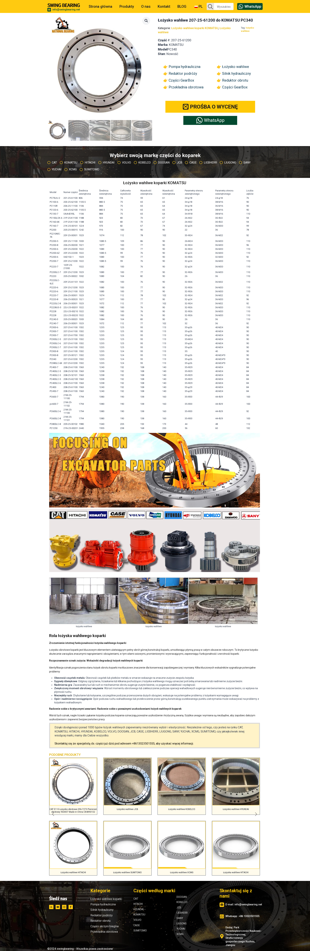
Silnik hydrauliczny (236, 73)
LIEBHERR (182, 912)
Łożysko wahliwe (235, 67)
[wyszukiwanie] (210, 6)
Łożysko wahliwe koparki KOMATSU (194, 28)
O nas (146, 6)
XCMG (180, 934)
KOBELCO (182, 902)
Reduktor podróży (183, 73)
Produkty (126, 6)
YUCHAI (181, 928)
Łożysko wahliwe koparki (106, 899)
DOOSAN (182, 896)
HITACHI (138, 903)
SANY (180, 918)
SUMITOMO (140, 930)
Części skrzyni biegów (104, 926)
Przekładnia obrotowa (186, 87)
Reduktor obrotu (235, 80)
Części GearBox (181, 80)
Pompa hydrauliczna (184, 67)
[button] (146, 20)
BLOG (181, 6)
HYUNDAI (138, 909)
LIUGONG (182, 923)
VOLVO (137, 919)
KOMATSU (139, 914)
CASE (136, 925)
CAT (135, 898)
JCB (179, 907)
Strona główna (100, 6)
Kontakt (164, 6)
